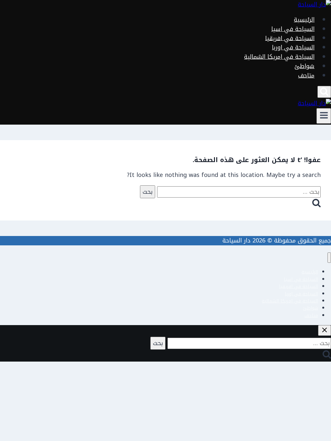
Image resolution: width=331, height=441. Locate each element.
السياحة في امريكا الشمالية (279, 56)
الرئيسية (304, 19)
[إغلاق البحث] (324, 330)
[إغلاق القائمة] (329, 257)
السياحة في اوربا (293, 47)
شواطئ (304, 66)
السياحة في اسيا (293, 29)
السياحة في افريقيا (290, 38)
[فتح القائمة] (323, 116)
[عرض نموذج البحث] (324, 92)
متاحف (306, 75)
